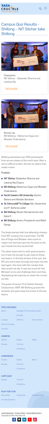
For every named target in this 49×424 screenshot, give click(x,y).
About (3, 311)
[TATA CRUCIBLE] (9, 8)
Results (4, 344)
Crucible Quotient (8, 400)
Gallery (19, 340)
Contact (4, 320)
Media (34, 340)
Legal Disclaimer (7, 413)
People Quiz (21, 395)
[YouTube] (30, 420)
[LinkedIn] (24, 420)
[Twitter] (19, 420)
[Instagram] (35, 420)
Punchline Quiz (38, 395)
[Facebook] (14, 420)
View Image (11, 89)
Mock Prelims (37, 320)
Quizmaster (36, 311)
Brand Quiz (5, 395)
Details (4, 340)
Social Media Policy (34, 413)
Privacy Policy (20, 413)
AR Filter (20, 320)
